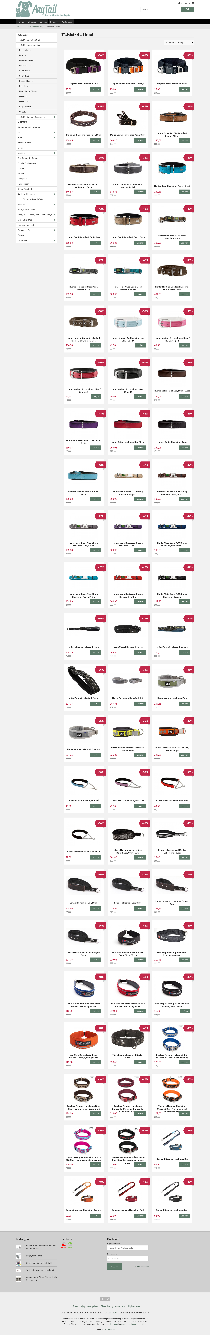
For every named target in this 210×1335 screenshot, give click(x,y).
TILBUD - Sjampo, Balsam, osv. (32, 117)
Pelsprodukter (25, 50)
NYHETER (22, 122)
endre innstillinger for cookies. (133, 1324)
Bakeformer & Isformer (28, 158)
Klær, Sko (23, 86)
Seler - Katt (24, 76)
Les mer (113, 1324)
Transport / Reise (25, 230)
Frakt (75, 1306)
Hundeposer (23, 184)
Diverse (22, 55)
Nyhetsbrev (134, 1306)
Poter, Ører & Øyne (26, 209)
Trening (21, 235)
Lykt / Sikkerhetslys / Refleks (30, 199)
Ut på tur (22, 112)
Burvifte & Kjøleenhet (27, 163)
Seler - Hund (24, 71)
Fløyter (21, 173)
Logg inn (54, 22)
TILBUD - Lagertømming (29, 45)
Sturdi (20, 148)
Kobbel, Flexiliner (26, 81)
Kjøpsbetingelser (89, 1306)
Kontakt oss (67, 22)
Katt (19, 132)
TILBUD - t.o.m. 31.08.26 (29, 40)
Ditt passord (112, 1254)
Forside (20, 22)
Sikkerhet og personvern (113, 1306)
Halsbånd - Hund (26, 60)
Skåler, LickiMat (25, 220)
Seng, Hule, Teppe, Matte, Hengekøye (35, 215)
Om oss (43, 22)
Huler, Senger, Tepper (28, 91)
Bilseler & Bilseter (25, 143)
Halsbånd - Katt (25, 66)
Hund (20, 137)
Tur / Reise (22, 240)
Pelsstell (21, 204)
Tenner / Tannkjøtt (26, 225)
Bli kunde (32, 22)
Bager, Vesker (25, 107)
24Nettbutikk (110, 1329)
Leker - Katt (24, 102)
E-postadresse (113, 1243)
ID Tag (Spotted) (25, 189)
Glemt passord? (142, 1267)
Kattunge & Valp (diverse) (29, 127)
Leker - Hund (24, 96)
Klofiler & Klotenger (26, 194)
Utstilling (21, 153)
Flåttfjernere (23, 179)
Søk (187, 9)
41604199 (111, 1312)
